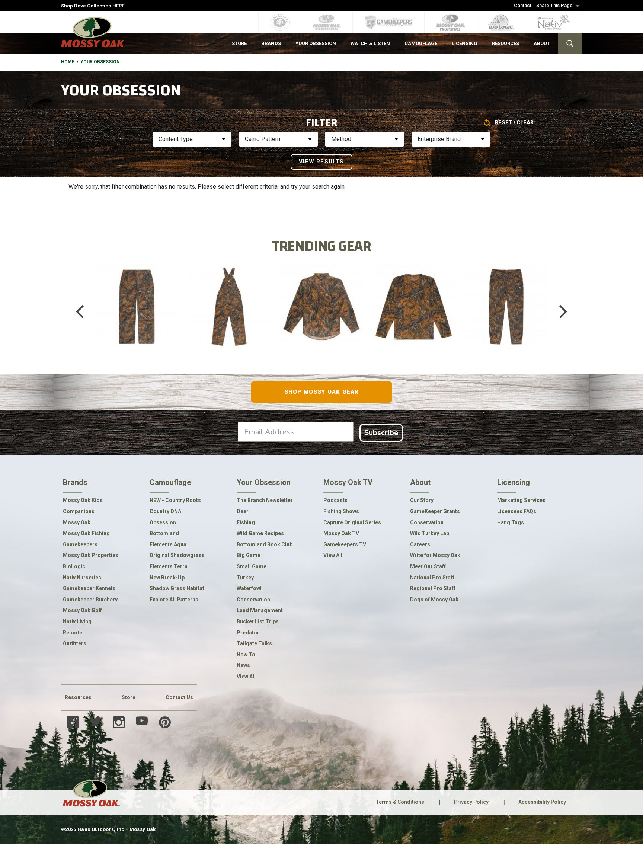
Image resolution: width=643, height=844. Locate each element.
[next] (557, 311)
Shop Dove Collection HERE (92, 6)
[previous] (85, 311)
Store (128, 697)
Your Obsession (100, 61)
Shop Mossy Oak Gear (321, 392)
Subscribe (381, 433)
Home (67, 61)
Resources (78, 697)
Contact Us (179, 697)
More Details (137, 321)
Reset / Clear (514, 122)
